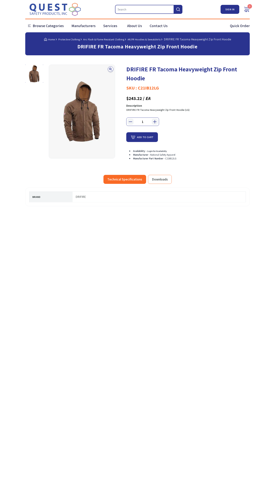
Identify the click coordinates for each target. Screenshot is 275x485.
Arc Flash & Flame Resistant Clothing (103, 39)
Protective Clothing (69, 39)
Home (51, 39)
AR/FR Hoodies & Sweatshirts (144, 39)
